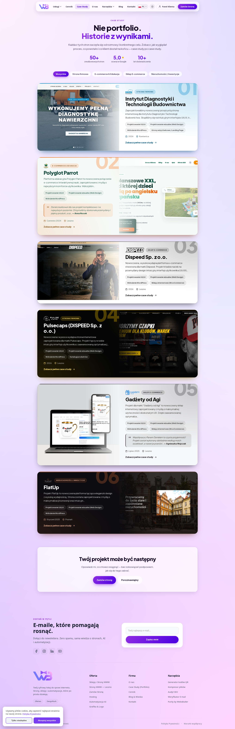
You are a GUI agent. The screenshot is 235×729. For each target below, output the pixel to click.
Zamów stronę (104, 580)
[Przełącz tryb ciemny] (152, 6)
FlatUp (51, 487)
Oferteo (38, 701)
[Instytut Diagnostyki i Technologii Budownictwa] (78, 117)
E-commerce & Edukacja (107, 74)
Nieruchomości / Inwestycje (165, 74)
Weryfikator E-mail (177, 696)
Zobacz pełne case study (139, 142)
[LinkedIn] (52, 651)
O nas (95, 6)
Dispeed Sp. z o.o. (146, 257)
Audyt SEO (173, 692)
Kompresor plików (176, 687)
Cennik (69, 6)
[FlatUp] (158, 503)
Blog (121, 6)
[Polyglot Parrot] (158, 196)
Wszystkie (61, 74)
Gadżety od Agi (142, 399)
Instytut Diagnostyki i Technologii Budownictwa (155, 101)
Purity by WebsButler (178, 701)
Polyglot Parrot (61, 173)
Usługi (56, 6)
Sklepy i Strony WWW (99, 682)
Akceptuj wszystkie (47, 720)
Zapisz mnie (152, 639)
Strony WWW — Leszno (100, 687)
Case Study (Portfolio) (139, 687)
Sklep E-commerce (135, 74)
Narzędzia (107, 6)
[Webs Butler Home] (44, 6)
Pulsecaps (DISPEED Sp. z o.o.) (73, 328)
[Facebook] (36, 651)
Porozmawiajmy (129, 580)
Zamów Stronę (187, 6)
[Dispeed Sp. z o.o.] (78, 272)
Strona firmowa (80, 74)
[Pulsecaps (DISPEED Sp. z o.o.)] (158, 343)
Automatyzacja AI (97, 701)
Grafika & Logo (96, 706)
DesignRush (51, 701)
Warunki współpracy (193, 723)
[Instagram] (44, 651)
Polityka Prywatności (170, 723)
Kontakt (131, 6)
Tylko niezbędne (19, 720)
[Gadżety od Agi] (78, 424)
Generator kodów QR (178, 682)
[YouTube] (60, 651)
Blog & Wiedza (136, 696)
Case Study (82, 6)
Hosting (93, 696)
